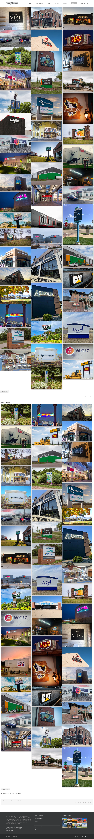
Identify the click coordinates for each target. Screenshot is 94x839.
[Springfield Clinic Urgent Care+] (79, 825)
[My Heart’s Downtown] (84, 820)
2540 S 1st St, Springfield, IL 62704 (14, 828)
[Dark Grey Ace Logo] (12, 2)
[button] (87, 3)
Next (90, 396)
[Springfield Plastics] (84, 825)
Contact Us (37, 824)
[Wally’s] (74, 820)
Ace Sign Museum (39, 818)
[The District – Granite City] (79, 820)
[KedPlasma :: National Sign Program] (64, 825)
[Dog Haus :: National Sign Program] (69, 825)
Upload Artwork (38, 826)
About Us (37, 821)
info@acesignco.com (10, 827)
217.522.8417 (19, 827)
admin (4, 793)
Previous (86, 396)
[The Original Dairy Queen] (69, 820)
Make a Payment (38, 829)
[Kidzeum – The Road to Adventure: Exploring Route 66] (74, 825)
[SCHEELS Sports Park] (64, 820)
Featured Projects (39, 815)
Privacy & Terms (9, 830)
